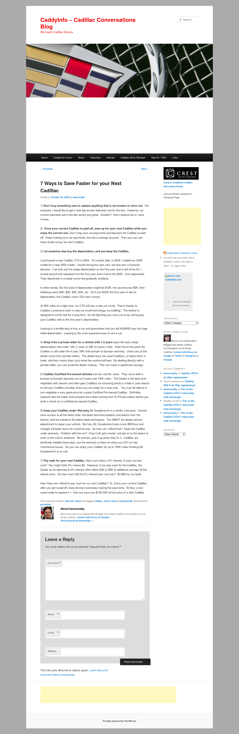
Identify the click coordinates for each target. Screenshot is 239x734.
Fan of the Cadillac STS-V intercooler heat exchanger (179, 393)
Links (175, 157)
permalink (45, 504)
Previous (46, 168)
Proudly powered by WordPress (119, 721)
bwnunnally (79, 197)
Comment (54, 563)
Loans (113, 501)
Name (53, 614)
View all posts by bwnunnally (77, 520)
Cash (106, 501)
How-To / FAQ (158, 157)
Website (52, 651)
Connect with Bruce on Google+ (93, 517)
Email (53, 633)
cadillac (98, 501)
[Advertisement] (119, 125)
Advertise (95, 157)
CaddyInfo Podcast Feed (182, 253)
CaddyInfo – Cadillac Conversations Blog (88, 22)
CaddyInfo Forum (63, 157)
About (81, 157)
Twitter (178, 355)
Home (44, 157)
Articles (110, 157)
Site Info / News (73, 501)
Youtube (168, 359)
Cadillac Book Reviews (133, 157)
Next (145, 168)
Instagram (191, 355)
